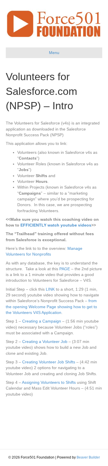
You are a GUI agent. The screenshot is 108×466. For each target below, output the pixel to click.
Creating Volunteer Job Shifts (48, 362)
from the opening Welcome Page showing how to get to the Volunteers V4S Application (51, 306)
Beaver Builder (88, 457)
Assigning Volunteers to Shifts (49, 382)
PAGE (64, 268)
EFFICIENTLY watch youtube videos (55, 225)
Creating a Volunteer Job (44, 341)
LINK (50, 289)
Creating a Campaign (41, 321)
